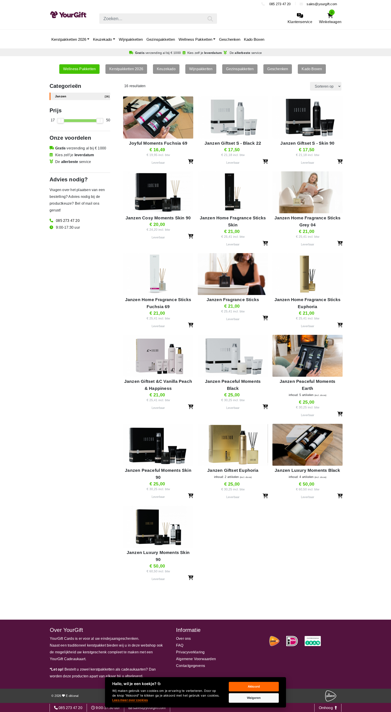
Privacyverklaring (190, 652)
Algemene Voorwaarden (196, 659)
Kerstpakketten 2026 (68, 39)
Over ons (183, 638)
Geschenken (229, 39)
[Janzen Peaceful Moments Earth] (307, 376)
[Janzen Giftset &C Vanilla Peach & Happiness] (158, 376)
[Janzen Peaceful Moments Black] (233, 376)
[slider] (60, 120)
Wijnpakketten (131, 39)
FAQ (180, 645)
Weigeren (254, 698)
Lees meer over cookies (130, 700)
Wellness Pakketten (195, 39)
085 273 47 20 (279, 4)
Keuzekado (102, 39)
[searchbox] (158, 18)
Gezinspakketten (160, 39)
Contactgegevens (190, 666)
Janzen (82, 96)
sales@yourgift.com (322, 4)
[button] (190, 161)
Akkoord (254, 686)
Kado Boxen (254, 39)
